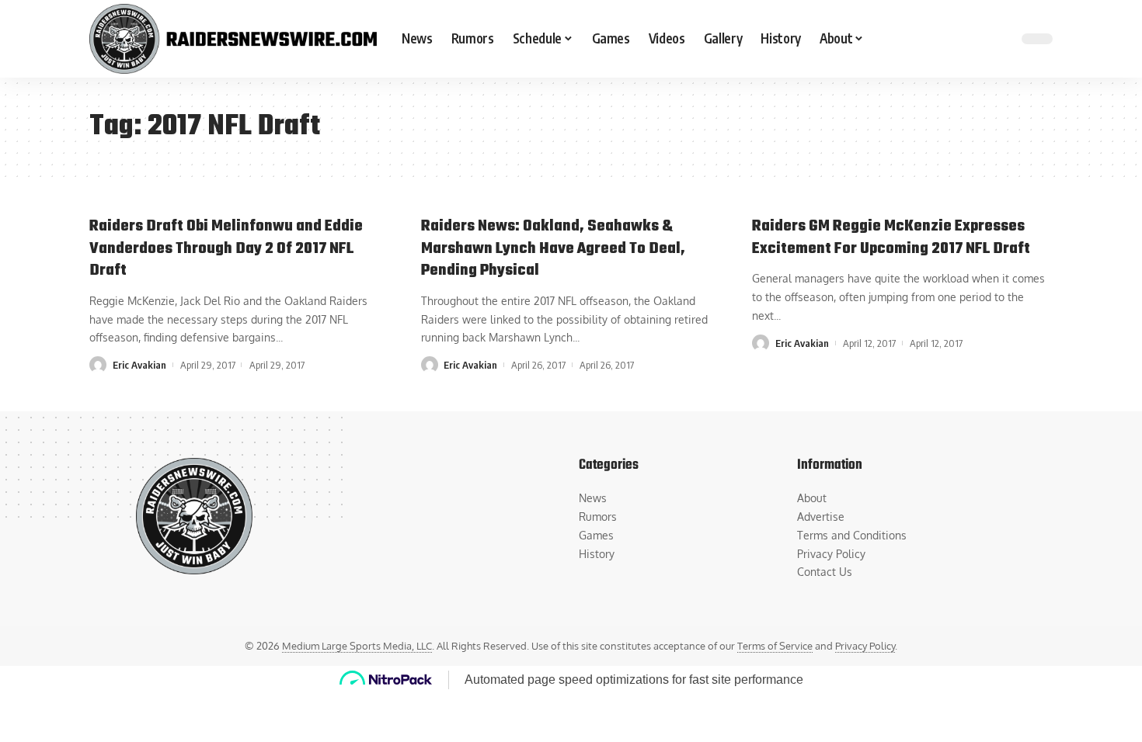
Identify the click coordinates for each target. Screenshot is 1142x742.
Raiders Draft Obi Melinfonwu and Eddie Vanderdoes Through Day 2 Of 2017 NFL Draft (226, 248)
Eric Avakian (139, 365)
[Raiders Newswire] (233, 39)
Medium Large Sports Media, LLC (357, 646)
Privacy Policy (865, 646)
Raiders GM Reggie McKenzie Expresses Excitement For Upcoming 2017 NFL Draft (891, 237)
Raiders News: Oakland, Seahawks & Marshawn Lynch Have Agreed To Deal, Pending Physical (553, 248)
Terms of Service (775, 646)
